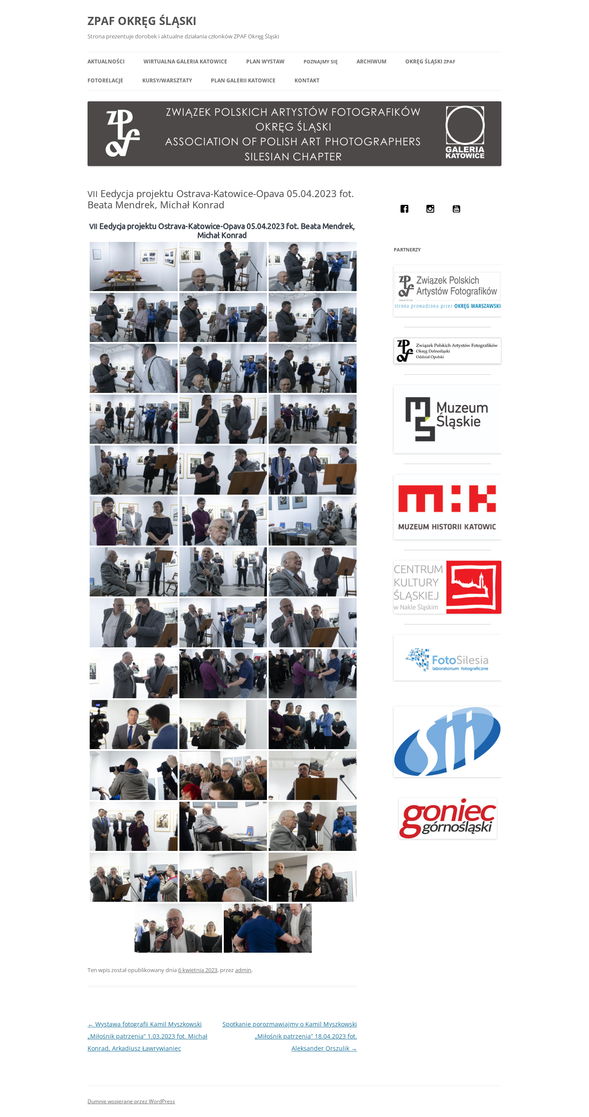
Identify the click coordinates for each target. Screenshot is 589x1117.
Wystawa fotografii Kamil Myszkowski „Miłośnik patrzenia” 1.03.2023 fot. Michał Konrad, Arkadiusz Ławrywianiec (147, 1036)
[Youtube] (458, 209)
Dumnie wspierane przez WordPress (131, 1101)
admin (243, 970)
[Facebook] (407, 209)
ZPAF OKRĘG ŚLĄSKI (142, 20)
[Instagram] (432, 209)
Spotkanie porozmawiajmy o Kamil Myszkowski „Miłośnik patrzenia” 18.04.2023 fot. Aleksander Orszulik (289, 1036)
